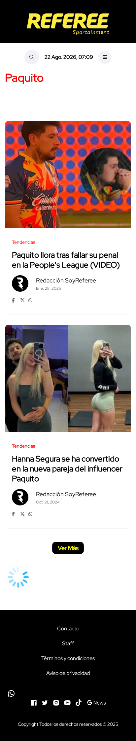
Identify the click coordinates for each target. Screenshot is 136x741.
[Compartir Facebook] (14, 300)
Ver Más (68, 548)
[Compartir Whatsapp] (30, 300)
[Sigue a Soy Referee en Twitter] (45, 702)
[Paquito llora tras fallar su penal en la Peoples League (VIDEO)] (68, 174)
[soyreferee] (68, 24)
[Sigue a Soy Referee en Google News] (96, 702)
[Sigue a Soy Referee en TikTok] (78, 702)
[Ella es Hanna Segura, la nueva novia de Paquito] (68, 378)
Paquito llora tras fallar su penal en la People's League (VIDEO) (66, 260)
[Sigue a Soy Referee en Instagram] (56, 702)
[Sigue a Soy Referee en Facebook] (33, 702)
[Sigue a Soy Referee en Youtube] (67, 702)
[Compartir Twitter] (22, 300)
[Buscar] (31, 57)
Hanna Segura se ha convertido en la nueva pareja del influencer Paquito (67, 469)
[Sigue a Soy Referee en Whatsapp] (68, 693)
